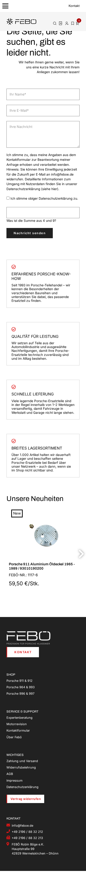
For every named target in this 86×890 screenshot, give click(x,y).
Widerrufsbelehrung (21, 767)
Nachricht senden (30, 233)
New (17, 513)
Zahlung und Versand (22, 761)
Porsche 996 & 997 (20, 693)
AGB (9, 774)
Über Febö (14, 737)
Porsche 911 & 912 (19, 681)
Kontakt (74, 6)
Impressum (14, 780)
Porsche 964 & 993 (20, 687)
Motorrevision (16, 724)
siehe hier (49, 189)
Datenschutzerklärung (22, 787)
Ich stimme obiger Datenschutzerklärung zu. (44, 198)
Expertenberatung (19, 717)
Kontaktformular (18, 730)
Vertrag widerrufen (26, 799)
